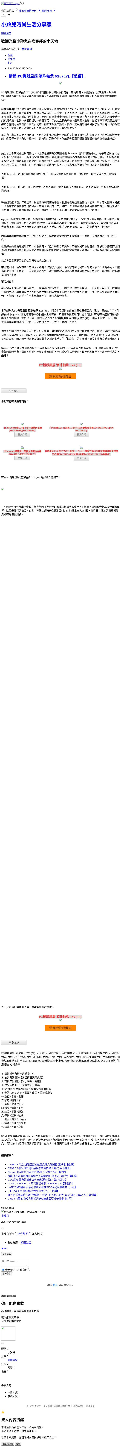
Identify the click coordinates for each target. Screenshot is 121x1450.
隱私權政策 (78, 1406)
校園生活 (26, 1242)
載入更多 (7, 1254)
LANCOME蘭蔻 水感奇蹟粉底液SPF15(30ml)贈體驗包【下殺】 (42, 1187)
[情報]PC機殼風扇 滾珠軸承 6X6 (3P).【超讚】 (46, 76)
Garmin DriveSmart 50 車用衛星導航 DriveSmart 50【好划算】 (41, 1183)
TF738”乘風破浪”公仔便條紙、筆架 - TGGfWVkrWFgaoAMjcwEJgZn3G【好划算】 (53, 1195)
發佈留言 (7, 1273)
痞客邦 (21, 1233)
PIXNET (36, 1406)
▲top (4, 1248)
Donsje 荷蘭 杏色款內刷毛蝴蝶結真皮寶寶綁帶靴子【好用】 (41, 1198)
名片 (10, 63)
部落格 (11, 59)
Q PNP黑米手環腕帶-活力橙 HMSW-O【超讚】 (33, 1191)
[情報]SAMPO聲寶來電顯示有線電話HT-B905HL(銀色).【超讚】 (43, 1176)
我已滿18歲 (8, 1444)
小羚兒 (5, 1215)
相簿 (10, 55)
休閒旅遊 (27, 49)
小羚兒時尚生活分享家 (26, 24)
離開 (18, 1444)
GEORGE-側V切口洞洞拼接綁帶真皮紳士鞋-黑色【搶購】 (40, 1168)
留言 (28, 1233)
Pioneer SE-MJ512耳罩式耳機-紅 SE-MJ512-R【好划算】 (38, 1172)
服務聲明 (90, 1406)
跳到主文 (6, 33)
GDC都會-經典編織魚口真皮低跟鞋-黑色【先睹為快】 (38, 1179)
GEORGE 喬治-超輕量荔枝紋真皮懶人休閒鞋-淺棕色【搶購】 (42, 1164)
